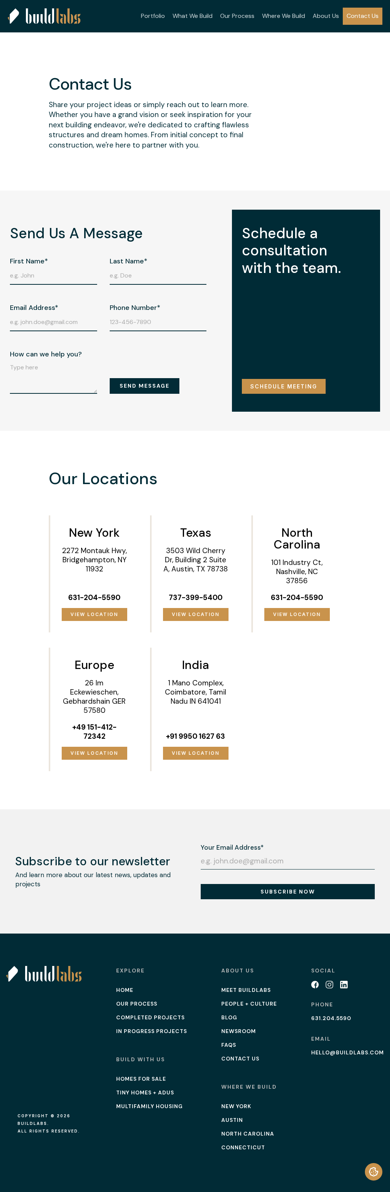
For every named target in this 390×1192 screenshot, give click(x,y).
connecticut (243, 1147)
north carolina (247, 1133)
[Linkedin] (344, 984)
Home (124, 990)
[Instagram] (329, 984)
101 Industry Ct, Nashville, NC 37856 (297, 572)
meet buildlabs (246, 990)
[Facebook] (315, 984)
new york (236, 1106)
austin (232, 1120)
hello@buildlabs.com (347, 1052)
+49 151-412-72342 (94, 731)
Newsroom (238, 1031)
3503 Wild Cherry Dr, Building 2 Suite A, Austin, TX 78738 (195, 560)
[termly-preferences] (373, 1172)
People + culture (249, 1003)
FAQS (228, 1044)
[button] (153, 16)
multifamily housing (149, 1106)
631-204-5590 (94, 597)
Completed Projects (150, 1017)
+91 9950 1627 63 (195, 736)
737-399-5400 (195, 597)
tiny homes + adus (145, 1092)
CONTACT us (240, 1058)
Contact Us (363, 16)
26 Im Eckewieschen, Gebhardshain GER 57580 (94, 696)
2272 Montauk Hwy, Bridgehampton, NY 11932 (94, 560)
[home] (44, 16)
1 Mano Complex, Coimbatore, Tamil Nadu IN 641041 (195, 692)
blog (229, 1017)
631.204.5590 (331, 1018)
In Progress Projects (151, 1031)
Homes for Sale (141, 1078)
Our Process (237, 16)
